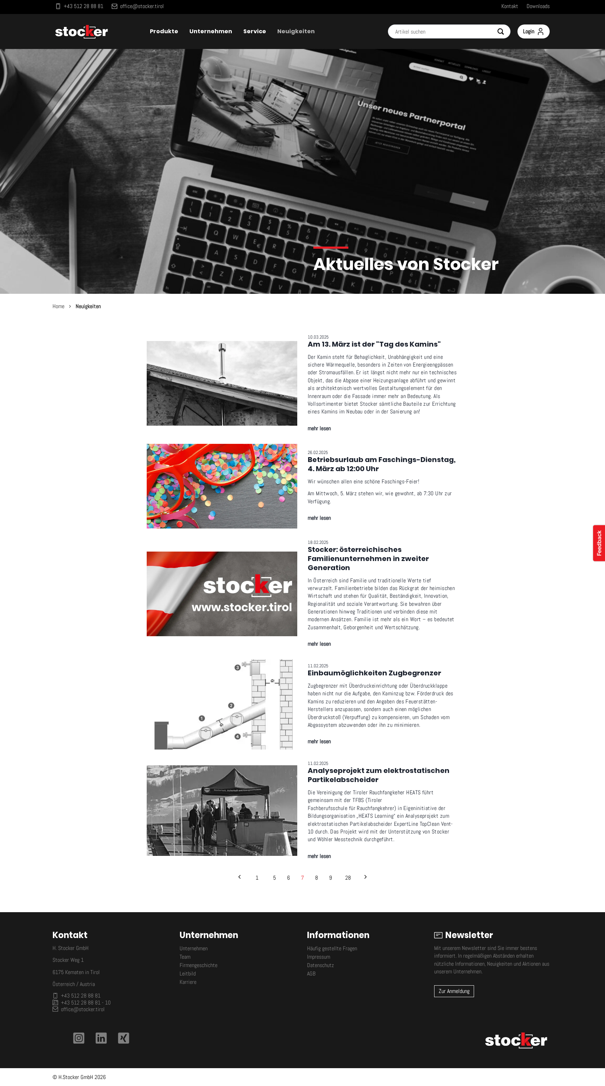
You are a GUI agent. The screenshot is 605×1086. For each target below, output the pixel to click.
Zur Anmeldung (454, 991)
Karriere (188, 982)
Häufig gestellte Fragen (332, 948)
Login (528, 31)
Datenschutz (320, 965)
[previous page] (239, 878)
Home (58, 306)
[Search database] (503, 31)
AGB (311, 973)
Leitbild (188, 973)
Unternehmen (194, 948)
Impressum (318, 956)
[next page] (366, 878)
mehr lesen (319, 428)
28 (348, 877)
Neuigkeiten (88, 306)
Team (185, 956)
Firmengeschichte (198, 965)
